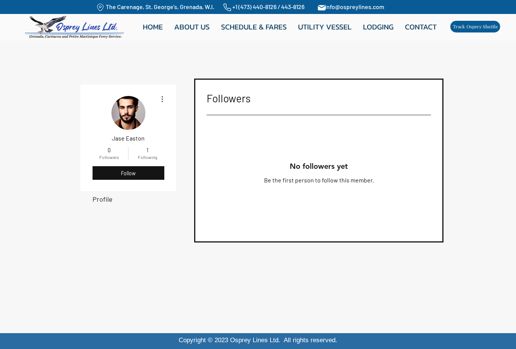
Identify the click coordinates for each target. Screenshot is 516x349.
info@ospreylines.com (354, 6)
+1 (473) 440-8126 (255, 6)
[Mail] (321, 7)
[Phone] (227, 7)
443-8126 (292, 6)
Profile (103, 199)
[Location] (100, 7)
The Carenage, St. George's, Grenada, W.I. (162, 6)
